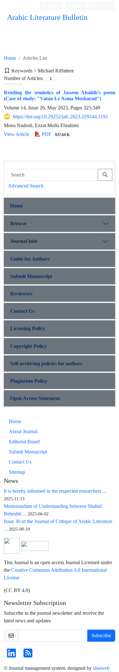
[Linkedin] (11, 655)
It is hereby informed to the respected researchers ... (55, 491)
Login (52, 5)
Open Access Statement (35, 398)
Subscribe (101, 635)
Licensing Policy (27, 328)
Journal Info (23, 241)
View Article (16, 134)
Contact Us (22, 311)
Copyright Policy (28, 346)
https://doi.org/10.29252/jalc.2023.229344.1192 (60, 117)
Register (74, 5)
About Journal (23, 431)
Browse (18, 223)
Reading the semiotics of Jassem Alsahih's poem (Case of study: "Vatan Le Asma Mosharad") (59, 95)
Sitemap (17, 472)
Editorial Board (24, 442)
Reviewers (21, 294)
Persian (103, 5)
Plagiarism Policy (28, 381)
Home (10, 58)
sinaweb (101, 668)
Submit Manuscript (31, 276)
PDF (55, 134)
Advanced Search (25, 186)
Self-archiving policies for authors (46, 364)
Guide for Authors (30, 259)
